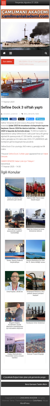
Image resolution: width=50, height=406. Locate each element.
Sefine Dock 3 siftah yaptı (19, 154)
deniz (25, 114)
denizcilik (31, 114)
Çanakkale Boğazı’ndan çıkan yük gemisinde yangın (25, 377)
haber (37, 114)
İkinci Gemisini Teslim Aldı (35, 384)
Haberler (5, 94)
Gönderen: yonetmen (10, 114)
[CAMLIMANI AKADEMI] (4, 53)
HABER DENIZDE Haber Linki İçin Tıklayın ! (17, 161)
